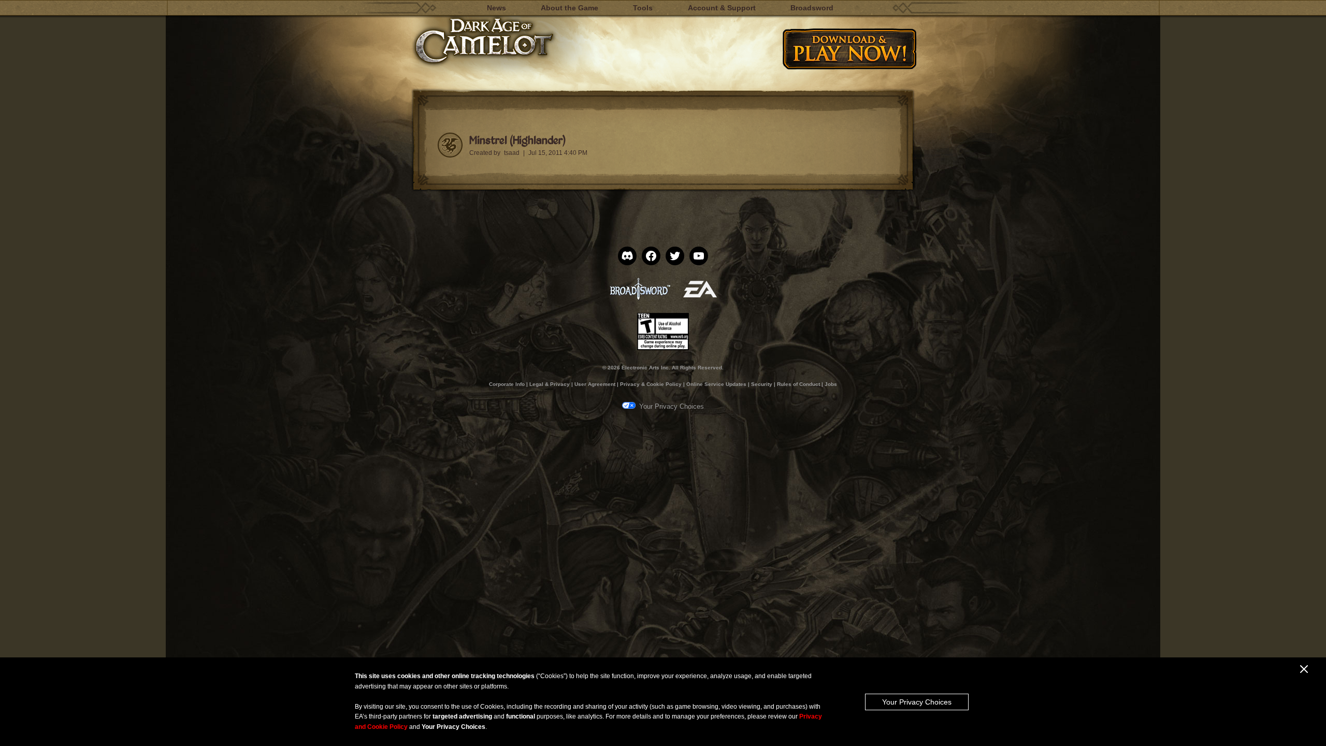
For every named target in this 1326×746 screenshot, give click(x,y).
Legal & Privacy (549, 384)
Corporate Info (507, 384)
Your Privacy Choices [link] (671, 406)
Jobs (831, 384)
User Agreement (594, 384)
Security (761, 384)
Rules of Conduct (798, 384)
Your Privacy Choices (917, 702)
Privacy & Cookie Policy (651, 384)
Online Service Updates (716, 384)
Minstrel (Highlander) (517, 140)
